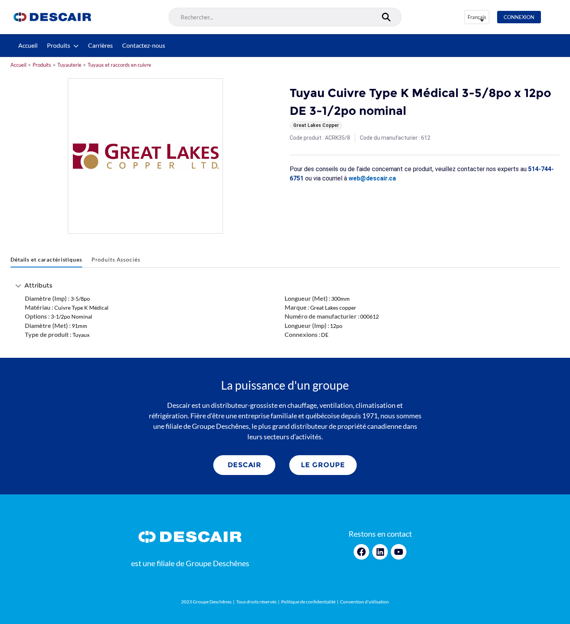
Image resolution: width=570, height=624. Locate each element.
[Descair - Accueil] (52, 17)
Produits (58, 45)
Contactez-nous (143, 45)
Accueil (28, 45)
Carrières (100, 45)
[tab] (46, 259)
